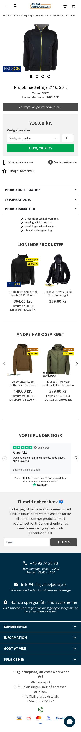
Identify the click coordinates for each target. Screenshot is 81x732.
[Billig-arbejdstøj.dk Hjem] (40, 5)
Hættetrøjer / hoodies (63, 15)
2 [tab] (37, 76)
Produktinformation (23, 190)
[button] (69, 721)
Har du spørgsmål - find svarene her (44, 602)
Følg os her (14, 659)
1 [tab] (31, 76)
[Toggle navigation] (7, 6)
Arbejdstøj (26, 15)
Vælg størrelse (18, 130)
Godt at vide (15, 648)
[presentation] (75, 363)
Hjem (6, 15)
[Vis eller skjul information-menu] (75, 638)
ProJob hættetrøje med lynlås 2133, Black (23, 293)
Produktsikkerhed (20, 209)
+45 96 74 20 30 (44, 563)
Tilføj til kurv (40, 148)
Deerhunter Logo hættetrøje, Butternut (23, 383)
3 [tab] (42, 76)
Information (15, 637)
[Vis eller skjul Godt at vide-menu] (75, 649)
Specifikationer (18, 199)
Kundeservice (15, 627)
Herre (15, 15)
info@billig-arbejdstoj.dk (44, 584)
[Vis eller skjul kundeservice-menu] (75, 627)
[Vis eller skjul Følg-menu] (75, 660)
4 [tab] (48, 76)
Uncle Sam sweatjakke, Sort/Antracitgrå (58, 293)
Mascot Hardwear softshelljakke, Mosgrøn (58, 383)
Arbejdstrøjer (42, 15)
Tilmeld (63, 542)
